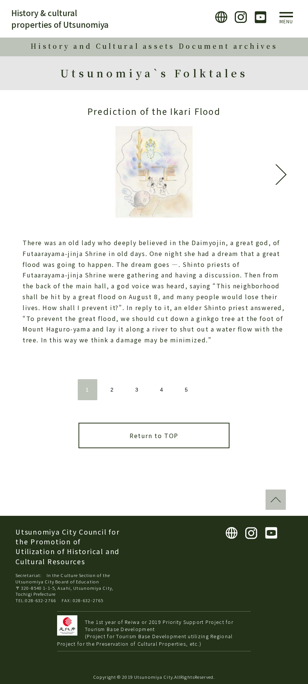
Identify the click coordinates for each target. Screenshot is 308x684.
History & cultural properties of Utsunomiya (60, 18)
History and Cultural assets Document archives (154, 46)
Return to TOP (154, 435)
